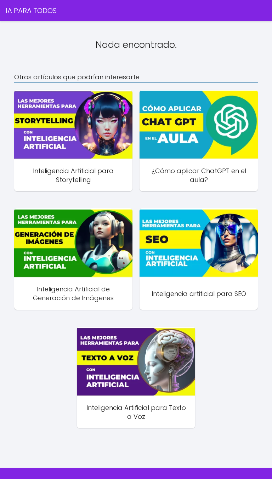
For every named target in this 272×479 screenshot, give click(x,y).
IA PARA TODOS (31, 11)
